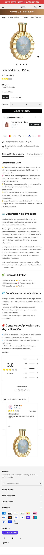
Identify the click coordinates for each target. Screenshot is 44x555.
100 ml (6, 97)
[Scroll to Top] (40, 544)
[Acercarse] (37, 56)
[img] (7, 79)
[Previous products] (35, 117)
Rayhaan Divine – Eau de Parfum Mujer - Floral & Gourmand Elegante (20, 122)
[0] (39, 6)
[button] (31, 359)
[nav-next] (40, 432)
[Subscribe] (40, 483)
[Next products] (40, 117)
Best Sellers (14, 17)
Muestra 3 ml (16, 97)
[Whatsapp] (20, 538)
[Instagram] (4, 538)
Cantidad (5, 104)
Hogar (4, 17)
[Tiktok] (12, 538)
